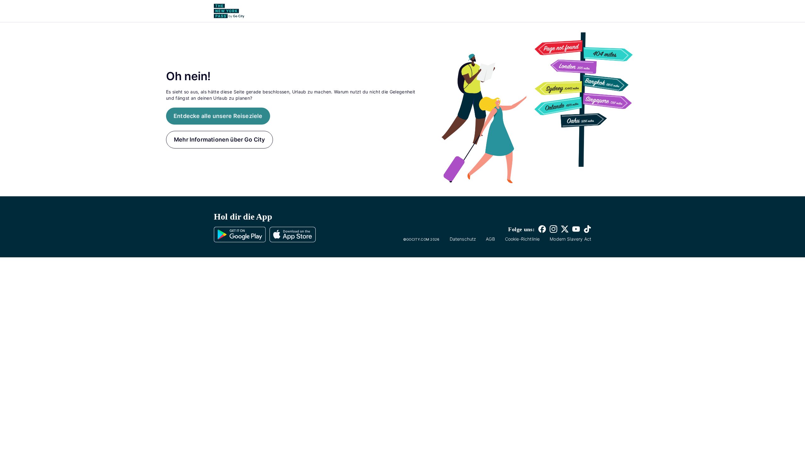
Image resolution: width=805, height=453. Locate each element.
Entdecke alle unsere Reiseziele (218, 116)
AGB (490, 239)
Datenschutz (463, 239)
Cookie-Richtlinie (522, 239)
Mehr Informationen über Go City (219, 139)
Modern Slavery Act (570, 239)
